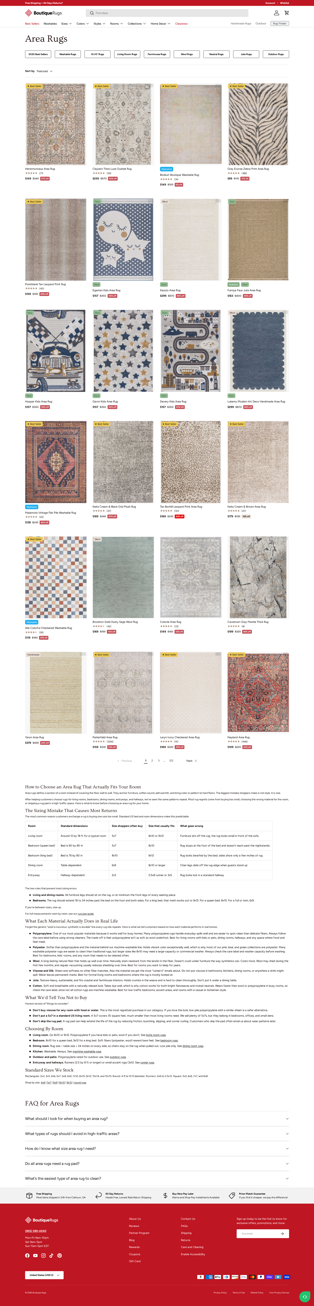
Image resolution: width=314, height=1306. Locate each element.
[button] (287, 13)
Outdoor (261, 23)
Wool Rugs (187, 54)
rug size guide (86, 913)
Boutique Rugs (39, 1292)
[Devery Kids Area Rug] (191, 351)
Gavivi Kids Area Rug (105, 401)
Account (270, 2)
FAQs (184, 1226)
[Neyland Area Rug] (258, 693)
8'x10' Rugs (97, 54)
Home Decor (158, 23)
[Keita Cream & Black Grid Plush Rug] (123, 462)
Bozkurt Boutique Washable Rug (179, 175)
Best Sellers (32, 23)
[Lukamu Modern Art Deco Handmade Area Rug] (258, 351)
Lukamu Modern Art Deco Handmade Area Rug (256, 401)
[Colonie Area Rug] (191, 577)
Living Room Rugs (127, 54)
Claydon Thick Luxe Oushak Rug (112, 168)
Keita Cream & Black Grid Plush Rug (114, 506)
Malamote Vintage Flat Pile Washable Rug (50, 512)
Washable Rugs (67, 54)
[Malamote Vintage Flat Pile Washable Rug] (56, 462)
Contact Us (188, 1218)
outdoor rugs (118, 1057)
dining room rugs (193, 1046)
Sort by (30, 71)
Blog (132, 1240)
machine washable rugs (87, 1051)
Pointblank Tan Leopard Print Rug (45, 284)
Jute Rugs (246, 54)
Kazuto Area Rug (170, 290)
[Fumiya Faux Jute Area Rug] (258, 240)
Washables (50, 23)
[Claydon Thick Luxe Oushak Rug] (123, 124)
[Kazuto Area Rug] (191, 240)
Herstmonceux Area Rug (40, 168)
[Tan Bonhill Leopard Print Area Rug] (191, 462)
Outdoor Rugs (276, 54)
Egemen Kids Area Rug (106, 290)
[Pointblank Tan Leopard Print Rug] (56, 240)
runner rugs (147, 1062)
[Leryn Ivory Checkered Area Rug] (191, 693)
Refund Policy (257, 1292)
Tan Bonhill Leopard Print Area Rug (181, 506)
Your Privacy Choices (279, 1292)
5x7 (49, 1082)
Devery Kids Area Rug (173, 401)
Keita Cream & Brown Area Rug (246, 506)
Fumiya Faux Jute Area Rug (244, 290)
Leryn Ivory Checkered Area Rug (180, 737)
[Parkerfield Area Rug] (123, 693)
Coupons (134, 1254)
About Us (135, 1218)
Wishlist (284, 2)
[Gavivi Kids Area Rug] (123, 351)
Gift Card (135, 1261)
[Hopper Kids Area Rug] (56, 351)
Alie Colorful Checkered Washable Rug (48, 628)
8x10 (62, 1082)
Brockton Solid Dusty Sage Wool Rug (115, 622)
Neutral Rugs (216, 54)
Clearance (181, 23)
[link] (124, 761)
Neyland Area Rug (238, 737)
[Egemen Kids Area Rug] (123, 240)
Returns (185, 1240)
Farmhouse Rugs (157, 54)
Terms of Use (239, 1292)
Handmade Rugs (241, 23)
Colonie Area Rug (170, 622)
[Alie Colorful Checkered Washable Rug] (56, 577)
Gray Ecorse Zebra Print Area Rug (248, 168)
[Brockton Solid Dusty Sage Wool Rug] (123, 577)
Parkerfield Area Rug (105, 737)
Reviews (134, 1226)
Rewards (134, 1247)
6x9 (55, 1082)
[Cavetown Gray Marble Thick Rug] (258, 577)
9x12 (69, 1082)
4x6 (43, 1082)
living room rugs (156, 1035)
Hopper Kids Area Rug (38, 401)
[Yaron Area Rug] (56, 693)
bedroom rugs (169, 1040)
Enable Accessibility (193, 1254)
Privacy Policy (220, 1292)
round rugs (80, 1082)
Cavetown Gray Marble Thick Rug (248, 622)
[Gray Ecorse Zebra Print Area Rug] (258, 124)
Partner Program (139, 1233)
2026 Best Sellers (38, 54)
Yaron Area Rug (34, 737)
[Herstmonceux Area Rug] (56, 124)
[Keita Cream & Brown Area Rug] (258, 462)
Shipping (186, 1233)
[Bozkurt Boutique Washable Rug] (191, 124)
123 (171, 760)
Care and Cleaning (192, 1247)
